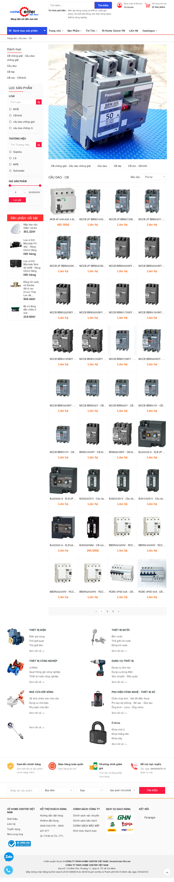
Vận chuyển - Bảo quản (125, 676)
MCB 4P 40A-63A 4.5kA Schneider (69, 219)
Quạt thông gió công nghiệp (44, 672)
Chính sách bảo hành (85, 820)
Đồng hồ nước (119, 645)
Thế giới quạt (36, 640)
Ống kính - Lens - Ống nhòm (128, 707)
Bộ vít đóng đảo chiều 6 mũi (29, 309)
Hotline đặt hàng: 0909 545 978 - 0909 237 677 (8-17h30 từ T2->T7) (52, 828)
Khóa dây (117, 738)
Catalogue (149, 30)
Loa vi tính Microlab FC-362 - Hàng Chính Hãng (30, 245)
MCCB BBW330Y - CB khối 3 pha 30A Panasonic (106, 405)
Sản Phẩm (73, 30)
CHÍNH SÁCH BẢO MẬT (86, 825)
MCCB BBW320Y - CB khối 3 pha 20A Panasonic (136, 405)
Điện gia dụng (37, 636)
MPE (16, 164)
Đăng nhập (128, 3)
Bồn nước (117, 636)
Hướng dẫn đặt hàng (51, 815)
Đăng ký (138, 3)
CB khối (17, 115)
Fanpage (149, 817)
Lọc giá (17, 200)
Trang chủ (55, 30)
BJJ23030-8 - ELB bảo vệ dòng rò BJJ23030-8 (75, 545)
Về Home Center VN (113, 30)
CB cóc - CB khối (16, 77)
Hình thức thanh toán (85, 830)
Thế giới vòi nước (121, 640)
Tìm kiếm (103, 5)
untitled (33, 667)
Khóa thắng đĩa (120, 734)
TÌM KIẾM (152, 790)
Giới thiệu (12, 818)
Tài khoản (129, 7)
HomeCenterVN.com (119, 861)
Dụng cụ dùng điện (122, 672)
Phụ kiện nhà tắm (39, 707)
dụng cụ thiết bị (89, 10)
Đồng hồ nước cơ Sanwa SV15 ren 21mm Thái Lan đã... (31, 288)
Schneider (19, 170)
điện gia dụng (74, 10)
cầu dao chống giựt (24, 121)
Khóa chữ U (118, 729)
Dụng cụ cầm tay (121, 667)
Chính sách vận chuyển (86, 815)
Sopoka (17, 151)
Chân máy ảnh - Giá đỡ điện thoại (130, 698)
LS (14, 158)
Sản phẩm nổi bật (24, 217)
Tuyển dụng (13, 829)
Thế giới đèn (36, 645)
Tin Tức (91, 30)
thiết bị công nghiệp (77, 17)
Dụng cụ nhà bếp (38, 702)
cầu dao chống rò (23, 128)
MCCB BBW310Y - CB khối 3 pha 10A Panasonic (76, 452)
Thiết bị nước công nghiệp (43, 676)
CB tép (11, 71)
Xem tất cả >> (37, 650)
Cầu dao (12, 65)
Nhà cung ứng (15, 834)
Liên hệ (11, 824)
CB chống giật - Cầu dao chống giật (21, 58)
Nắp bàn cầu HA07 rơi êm (30, 226)
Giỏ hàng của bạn (159, 3)
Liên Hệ (133, 30)
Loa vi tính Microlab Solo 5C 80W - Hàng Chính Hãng (31, 266)
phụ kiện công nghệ (101, 13)
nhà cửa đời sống (82, 13)
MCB (16, 109)
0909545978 (156, 768)
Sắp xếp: (135, 177)
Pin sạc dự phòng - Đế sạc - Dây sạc (132, 702)
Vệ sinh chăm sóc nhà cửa (44, 698)
